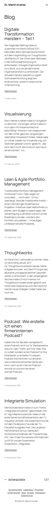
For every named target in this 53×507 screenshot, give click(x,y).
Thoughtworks (18, 252)
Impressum (40, 492)
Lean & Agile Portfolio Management (24, 181)
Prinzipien (39, 489)
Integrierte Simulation (25, 401)
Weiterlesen (10, 91)
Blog (24, 492)
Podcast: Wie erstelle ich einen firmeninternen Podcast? (24, 328)
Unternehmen (14, 492)
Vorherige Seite (14, 479)
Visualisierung (17, 114)
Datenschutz (27, 495)
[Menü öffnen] (47, 5)
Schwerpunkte (15, 489)
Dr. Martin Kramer (15, 4)
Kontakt (30, 492)
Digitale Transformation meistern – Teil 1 (19, 34)
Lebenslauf (28, 489)
